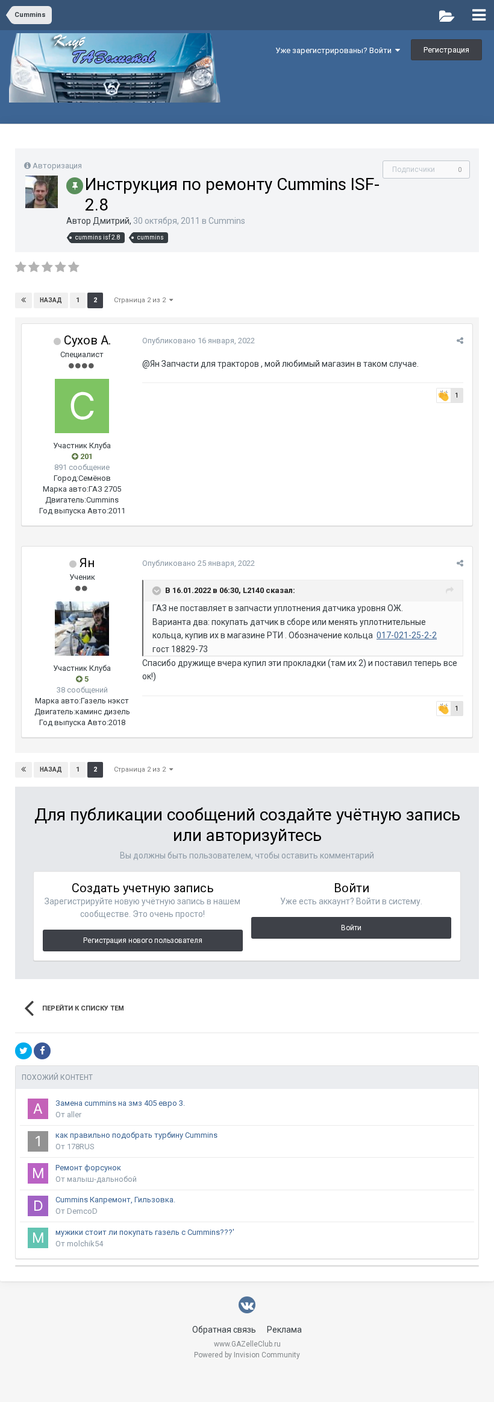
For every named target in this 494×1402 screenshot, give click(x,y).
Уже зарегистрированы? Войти (335, 50)
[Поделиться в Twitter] (23, 1050)
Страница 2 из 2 (141, 300)
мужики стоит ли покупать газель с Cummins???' (144, 1232)
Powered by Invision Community (247, 1355)
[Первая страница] (23, 300)
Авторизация (57, 165)
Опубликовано (198, 340)
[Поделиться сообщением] (460, 340)
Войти (351, 928)
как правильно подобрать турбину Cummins (136, 1135)
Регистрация (446, 49)
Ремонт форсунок (88, 1167)
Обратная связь (224, 1329)
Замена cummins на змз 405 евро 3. (120, 1103)
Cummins (226, 221)
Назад (51, 300)
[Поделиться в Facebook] (42, 1050)
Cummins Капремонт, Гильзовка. (115, 1199)
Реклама (284, 1329)
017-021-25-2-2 (407, 635)
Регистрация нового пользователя (142, 940)
